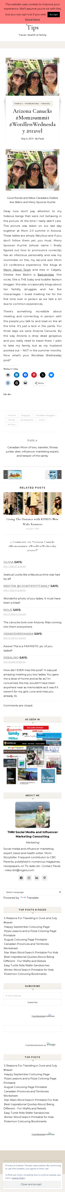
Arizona (12, 415)
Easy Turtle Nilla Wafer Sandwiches (26, 965)
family (19, 103)
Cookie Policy (18, 1178)
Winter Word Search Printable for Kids (29, 969)
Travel (46, 103)
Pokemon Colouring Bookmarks (25, 974)
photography (27, 419)
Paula (41, 138)
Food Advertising (39, 1016)
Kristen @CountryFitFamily (26, 586)
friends (11, 419)
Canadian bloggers (45, 415)
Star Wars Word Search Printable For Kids (31, 952)
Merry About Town (17, 269)
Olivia (8, 562)
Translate (33, 897)
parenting (32, 103)
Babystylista (46, 274)
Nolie (7, 610)
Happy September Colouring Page (27, 926)
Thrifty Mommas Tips (32, 24)
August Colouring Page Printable (25, 939)
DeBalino (11, 657)
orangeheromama (18, 633)
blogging (25, 415)
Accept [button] (54, 14)
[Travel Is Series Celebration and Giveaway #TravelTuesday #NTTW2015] (54, 474)
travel (42, 419)
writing (11, 424)
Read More (32, 19)
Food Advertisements (34, 1045)
